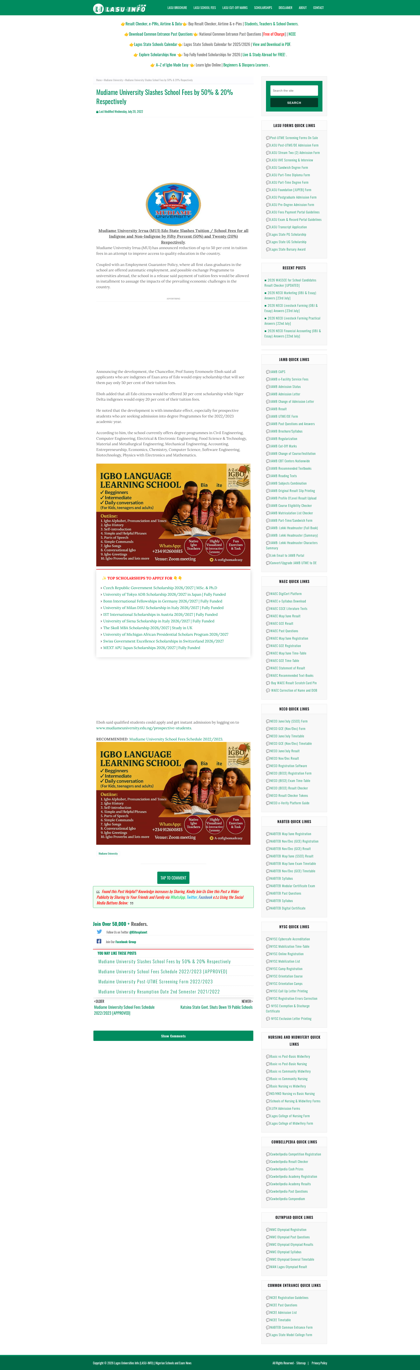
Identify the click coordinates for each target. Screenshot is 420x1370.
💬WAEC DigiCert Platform (284, 593)
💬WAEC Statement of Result (285, 667)
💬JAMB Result (276, 408)
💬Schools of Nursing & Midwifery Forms (293, 1100)
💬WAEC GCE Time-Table (282, 660)
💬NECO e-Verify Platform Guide (288, 802)
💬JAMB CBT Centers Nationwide (288, 460)
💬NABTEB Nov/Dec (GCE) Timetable (290, 870)
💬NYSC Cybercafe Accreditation (288, 938)
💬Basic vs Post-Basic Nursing (286, 1063)
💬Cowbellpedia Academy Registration (291, 1176)
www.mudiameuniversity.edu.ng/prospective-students (143, 728)
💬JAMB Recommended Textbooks (289, 468)
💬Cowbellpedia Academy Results (288, 1183)
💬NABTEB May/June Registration (288, 833)
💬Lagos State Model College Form (289, 1334)
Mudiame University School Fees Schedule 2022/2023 (175, 739)
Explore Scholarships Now (157, 54)
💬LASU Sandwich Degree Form (287, 167)
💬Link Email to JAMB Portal (285, 555)
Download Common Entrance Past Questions (161, 34)
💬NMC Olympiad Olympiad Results (289, 1244)
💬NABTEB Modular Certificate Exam (290, 885)
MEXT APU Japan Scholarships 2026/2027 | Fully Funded (151, 647)
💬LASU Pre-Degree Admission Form (290, 204)
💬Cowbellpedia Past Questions (287, 1191)
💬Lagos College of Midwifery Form (289, 1123)
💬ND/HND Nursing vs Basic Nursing (290, 1093)
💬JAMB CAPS (275, 371)
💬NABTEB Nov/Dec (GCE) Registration (292, 841)
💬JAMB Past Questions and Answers (290, 423)
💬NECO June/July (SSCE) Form (287, 721)
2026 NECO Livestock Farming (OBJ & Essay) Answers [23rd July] (291, 308)
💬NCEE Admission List (281, 1312)
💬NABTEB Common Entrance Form (289, 1327)
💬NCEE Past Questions (281, 1304)
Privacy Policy (319, 1363)
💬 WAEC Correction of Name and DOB (291, 690)
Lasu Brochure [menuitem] (177, 7)
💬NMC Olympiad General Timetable (290, 1259)
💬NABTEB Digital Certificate (286, 908)
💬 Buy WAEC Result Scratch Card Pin (291, 682)
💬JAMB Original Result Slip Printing (290, 490)
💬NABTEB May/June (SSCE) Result (289, 855)
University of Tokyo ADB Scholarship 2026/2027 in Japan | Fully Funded (164, 594)
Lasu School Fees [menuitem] (205, 7)
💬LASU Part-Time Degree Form (287, 182)
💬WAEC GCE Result (279, 623)
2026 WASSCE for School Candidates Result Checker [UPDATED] (290, 282)
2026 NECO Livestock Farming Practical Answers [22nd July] (292, 321)
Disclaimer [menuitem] (285, 7)
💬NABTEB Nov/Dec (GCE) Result (288, 848)
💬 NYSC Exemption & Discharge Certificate (288, 1008)
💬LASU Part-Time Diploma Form (288, 174)
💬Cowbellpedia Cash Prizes (284, 1168)
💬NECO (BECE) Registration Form (289, 773)
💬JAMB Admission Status (283, 386)
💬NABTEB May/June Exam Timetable (291, 863)
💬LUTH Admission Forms (283, 1108)
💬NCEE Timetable (278, 1319)
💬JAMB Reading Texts (281, 475)
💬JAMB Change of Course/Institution (291, 453)
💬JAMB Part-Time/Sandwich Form (289, 520)
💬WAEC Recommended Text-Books (289, 675)
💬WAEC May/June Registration (287, 638)
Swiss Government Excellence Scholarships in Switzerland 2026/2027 (163, 641)
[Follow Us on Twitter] (99, 931)
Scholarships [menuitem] (263, 7)
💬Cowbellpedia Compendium (285, 1198)
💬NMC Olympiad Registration (286, 1229)
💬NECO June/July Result (283, 750)
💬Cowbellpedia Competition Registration (293, 1154)
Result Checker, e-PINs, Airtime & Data (154, 23)
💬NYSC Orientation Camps (284, 983)
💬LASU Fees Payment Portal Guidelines (293, 211)
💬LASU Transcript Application (286, 226)
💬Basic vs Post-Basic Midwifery (288, 1056)
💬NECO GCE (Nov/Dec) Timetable (289, 743)
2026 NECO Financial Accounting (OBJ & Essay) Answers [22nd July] (292, 333)
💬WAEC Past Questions (282, 630)
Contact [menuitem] (318, 7)
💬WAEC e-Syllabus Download (286, 601)
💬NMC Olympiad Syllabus (283, 1251)
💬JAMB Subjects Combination (286, 483)
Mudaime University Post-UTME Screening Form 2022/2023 (155, 981)
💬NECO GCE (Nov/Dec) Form (286, 728)
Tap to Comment (173, 878)
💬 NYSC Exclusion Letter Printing (289, 1018)
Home (99, 80)
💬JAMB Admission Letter (283, 393)
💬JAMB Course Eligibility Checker (289, 505)
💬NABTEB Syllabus (279, 878)
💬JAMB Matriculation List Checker (289, 512)
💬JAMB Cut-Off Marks (281, 445)
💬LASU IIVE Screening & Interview (289, 159)
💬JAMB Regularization (281, 438)
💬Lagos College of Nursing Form (288, 1115)
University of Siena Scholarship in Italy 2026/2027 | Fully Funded (158, 621)
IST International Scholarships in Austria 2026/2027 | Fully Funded (160, 614)
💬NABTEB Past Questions (283, 893)
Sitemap (301, 1363)
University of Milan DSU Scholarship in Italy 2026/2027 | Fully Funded (163, 607)
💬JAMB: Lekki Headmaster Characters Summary (292, 545)
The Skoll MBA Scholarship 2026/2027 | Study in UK (147, 627)
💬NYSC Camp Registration (284, 968)
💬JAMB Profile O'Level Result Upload (291, 498)
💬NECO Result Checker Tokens (287, 795)
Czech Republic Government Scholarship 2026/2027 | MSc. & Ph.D (160, 587)
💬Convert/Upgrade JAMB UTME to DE (291, 562)
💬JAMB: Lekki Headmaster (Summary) (292, 535)
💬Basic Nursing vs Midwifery (286, 1086)
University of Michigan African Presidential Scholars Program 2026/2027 (165, 634)
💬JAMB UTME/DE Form (282, 416)
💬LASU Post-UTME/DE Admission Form (292, 145)
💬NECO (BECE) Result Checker (287, 787)
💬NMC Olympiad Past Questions (288, 1236)
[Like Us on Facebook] (99, 941)
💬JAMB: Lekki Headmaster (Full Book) (292, 527)
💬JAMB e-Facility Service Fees (287, 379)
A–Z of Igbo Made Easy (172, 65)
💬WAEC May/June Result (283, 615)
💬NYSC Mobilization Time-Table (288, 946)
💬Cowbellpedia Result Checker (287, 1161)
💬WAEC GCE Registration (283, 645)
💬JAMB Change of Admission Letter (290, 401)
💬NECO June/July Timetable (285, 735)
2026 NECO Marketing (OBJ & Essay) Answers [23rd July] (290, 295)
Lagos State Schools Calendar (155, 44)
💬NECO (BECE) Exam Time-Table (288, 780)
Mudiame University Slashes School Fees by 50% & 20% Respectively (164, 961)
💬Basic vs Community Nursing (287, 1078)
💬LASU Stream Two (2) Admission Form (293, 152)
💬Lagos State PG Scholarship (286, 234)
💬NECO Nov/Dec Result (282, 758)
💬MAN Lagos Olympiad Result (286, 1266)
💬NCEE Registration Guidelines (287, 1297)
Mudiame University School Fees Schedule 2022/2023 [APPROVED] (163, 971)
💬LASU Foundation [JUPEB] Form (289, 189)
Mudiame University (113, 80)
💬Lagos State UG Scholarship (286, 241)
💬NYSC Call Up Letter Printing (287, 990)
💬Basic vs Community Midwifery (288, 1071)
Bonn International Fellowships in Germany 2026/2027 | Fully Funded (162, 601)
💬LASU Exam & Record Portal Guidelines (294, 219)
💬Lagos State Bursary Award (286, 249)
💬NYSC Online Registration (285, 953)
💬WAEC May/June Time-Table (286, 653)
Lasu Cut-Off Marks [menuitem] (235, 7)
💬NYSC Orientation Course (284, 976)
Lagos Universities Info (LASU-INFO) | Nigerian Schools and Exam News (152, 1363)
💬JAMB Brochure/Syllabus (284, 431)
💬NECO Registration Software (286, 765)
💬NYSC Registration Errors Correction (291, 998)
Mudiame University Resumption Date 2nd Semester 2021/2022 (159, 991)
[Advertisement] (173, 152)
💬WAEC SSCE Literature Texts (286, 608)
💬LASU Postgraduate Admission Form (291, 197)
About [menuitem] (303, 7)
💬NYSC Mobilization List (283, 961)
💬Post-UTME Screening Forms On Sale (292, 137)
